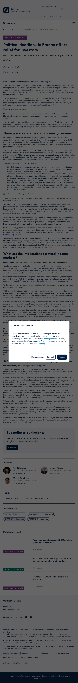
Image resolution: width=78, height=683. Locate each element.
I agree (62, 357)
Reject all (50, 357)
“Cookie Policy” (40, 343)
